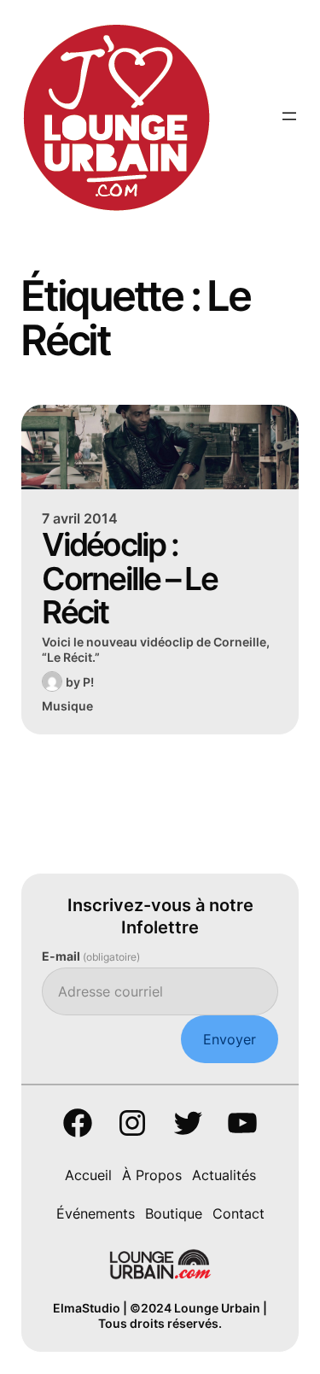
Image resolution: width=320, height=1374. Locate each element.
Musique (67, 706)
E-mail (91, 956)
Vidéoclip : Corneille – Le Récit (129, 578)
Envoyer (229, 1039)
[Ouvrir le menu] (289, 116)
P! (88, 682)
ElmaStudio (86, 1308)
